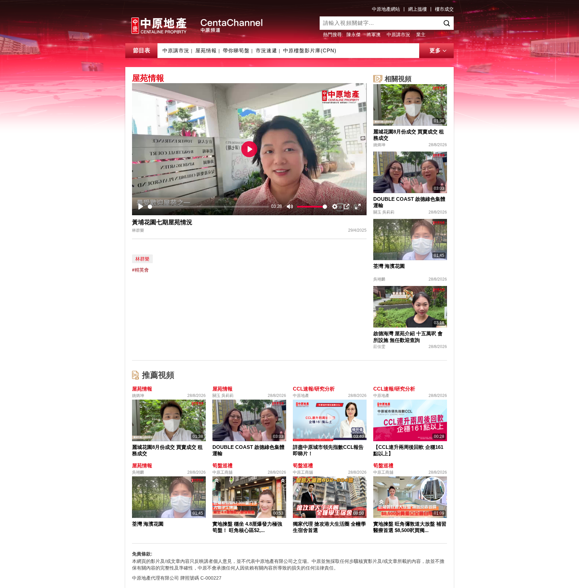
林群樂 (142, 258)
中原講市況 (398, 34)
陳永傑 (353, 34)
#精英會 (140, 270)
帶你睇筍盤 (236, 50)
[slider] (208, 206)
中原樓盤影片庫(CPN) (309, 50)
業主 (421, 34)
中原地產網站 (386, 9)
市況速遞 (266, 50)
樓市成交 (444, 9)
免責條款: (142, 553)
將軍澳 (374, 34)
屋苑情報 (206, 50)
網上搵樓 (417, 9)
